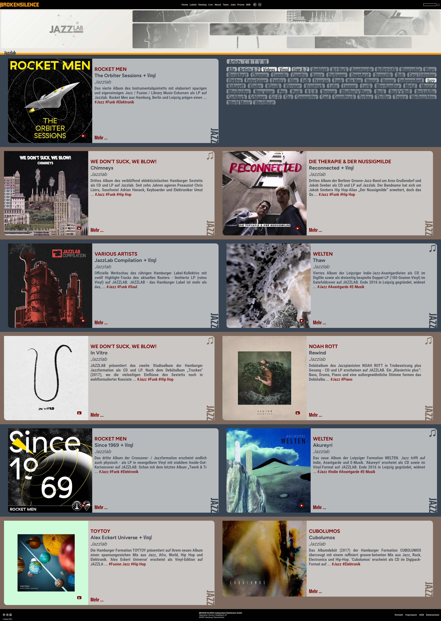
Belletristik (387, 69)
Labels (193, 4)
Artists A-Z (249, 69)
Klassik (273, 86)
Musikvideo (238, 91)
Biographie (411, 69)
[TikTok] (7, 615)
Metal (410, 86)
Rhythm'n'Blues (355, 91)
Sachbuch (236, 97)
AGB (421, 614)
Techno (365, 97)
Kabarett (236, 86)
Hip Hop (354, 80)
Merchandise (388, 86)
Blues (430, 69)
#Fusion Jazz (119, 564)
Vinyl (284, 69)
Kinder (255, 86)
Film (293, 80)
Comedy (280, 74)
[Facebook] (4, 615)
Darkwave (337, 74)
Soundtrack (344, 97)
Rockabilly (425, 91)
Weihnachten (423, 97)
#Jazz (99, 102)
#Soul (132, 287)
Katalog (202, 4)
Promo (240, 4)
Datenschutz (432, 614)
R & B (311, 91)
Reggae (328, 91)
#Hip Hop (123, 194)
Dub (400, 74)
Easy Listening (422, 74)
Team (226, 4)
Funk (338, 80)
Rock (380, 91)
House (371, 80)
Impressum (411, 614)
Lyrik (366, 86)
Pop (282, 91)
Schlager (258, 97)
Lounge (349, 86)
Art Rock (339, 69)
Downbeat (360, 74)
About (218, 4)
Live (210, 4)
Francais (321, 80)
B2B (248, 4)
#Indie (333, 471)
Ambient (319, 69)
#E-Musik (356, 287)
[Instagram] (10, 615)
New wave (264, 91)
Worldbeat (264, 102)
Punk (296, 91)
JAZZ (214, 135)
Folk (305, 80)
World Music (239, 102)
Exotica (277, 80)
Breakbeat (237, 74)
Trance (400, 97)
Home (185, 4)
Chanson (259, 74)
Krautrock (314, 86)
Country (299, 74)
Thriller (383, 97)
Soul (325, 97)
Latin (333, 86)
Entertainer (256, 80)
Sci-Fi (275, 97)
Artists (235, 61)
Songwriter (306, 97)
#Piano (346, 379)
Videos (269, 69)
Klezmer (292, 86)
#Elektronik (125, 102)
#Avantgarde (338, 287)
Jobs (233, 4)
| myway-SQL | (7, 619)
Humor (388, 80)
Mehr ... (101, 137)
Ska (288, 97)
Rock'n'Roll (400, 91)
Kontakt (399, 614)
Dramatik (383, 74)
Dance (317, 74)
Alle (231, 69)
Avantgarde (361, 69)
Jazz (431, 80)
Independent (410, 80)
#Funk (110, 102)
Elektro (234, 80)
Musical (428, 86)
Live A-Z (300, 69)
